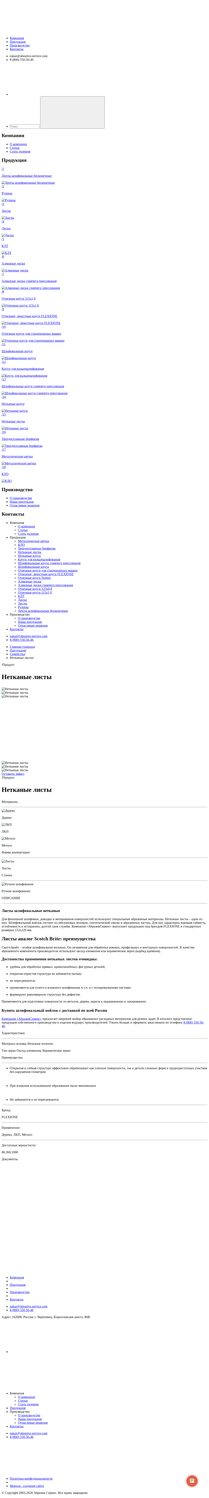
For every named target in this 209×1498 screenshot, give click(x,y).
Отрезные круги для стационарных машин (48, 570)
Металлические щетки (33, 541)
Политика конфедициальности (31, 1478)
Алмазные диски (29, 581)
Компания (17, 38)
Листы (22, 603)
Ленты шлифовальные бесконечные (43, 611)
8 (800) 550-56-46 (21, 640)
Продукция (18, 41)
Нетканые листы (29, 552)
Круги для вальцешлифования (39, 559)
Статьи (15, 148)
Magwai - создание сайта (27, 1486)
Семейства (17, 654)
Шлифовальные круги (33, 566)
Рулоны (23, 607)
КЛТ (21, 596)
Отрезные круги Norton (34, 577)
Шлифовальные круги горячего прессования (49, 563)
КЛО (21, 544)
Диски (22, 600)
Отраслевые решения (24, 505)
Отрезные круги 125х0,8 (35, 589)
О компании (18, 144)
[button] (104, 1225)
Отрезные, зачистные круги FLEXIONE (46, 574)
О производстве (21, 498)
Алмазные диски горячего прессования (45, 585)
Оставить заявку (13, 774)
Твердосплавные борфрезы (37, 548)
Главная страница (22, 646)
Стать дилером (20, 151)
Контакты (16, 49)
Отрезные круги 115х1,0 (35, 592)
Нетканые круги (29, 555)
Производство (20, 45)
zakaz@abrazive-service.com (28, 636)
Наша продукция (21, 501)
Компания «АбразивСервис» (22, 1018)
